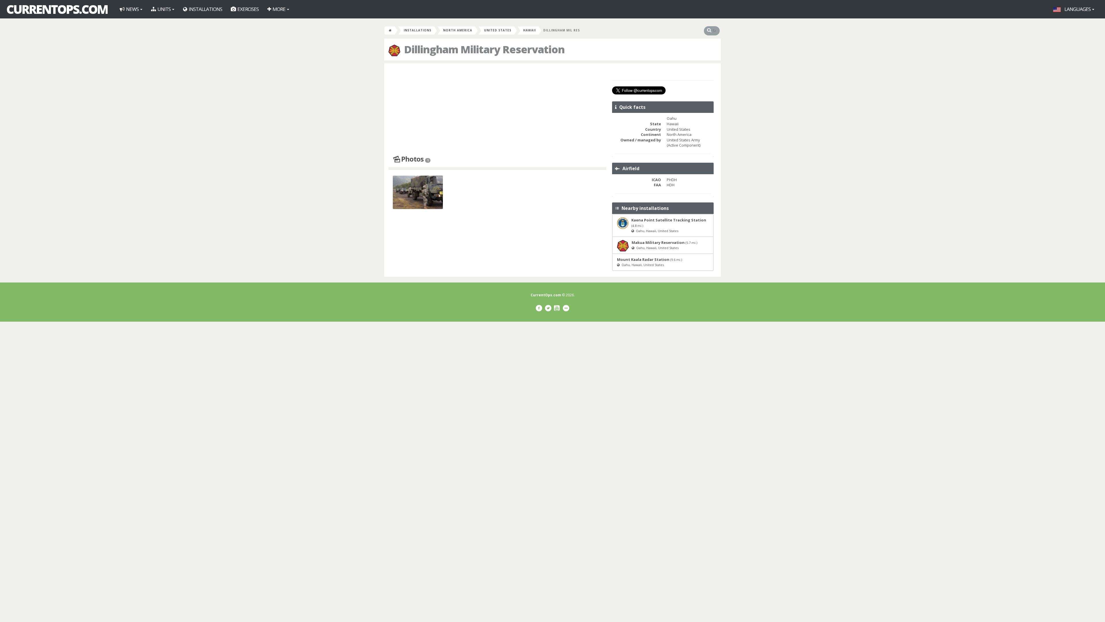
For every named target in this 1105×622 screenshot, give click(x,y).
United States (497, 30)
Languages (1077, 9)
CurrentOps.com (57, 9)
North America (457, 30)
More (279, 9)
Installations (205, 9)
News (132, 9)
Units (164, 9)
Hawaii (529, 30)
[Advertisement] (497, 109)
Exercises (248, 9)
